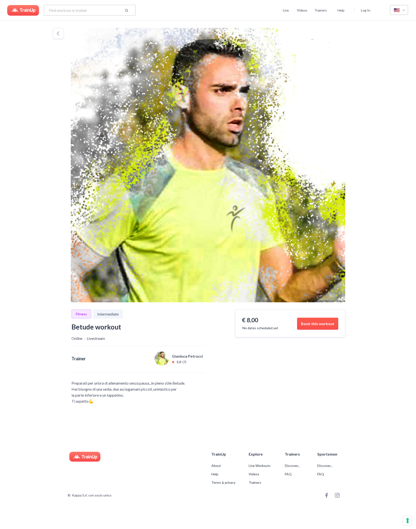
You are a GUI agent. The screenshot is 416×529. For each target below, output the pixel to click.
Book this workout (317, 323)
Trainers (320, 10)
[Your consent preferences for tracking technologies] (407, 520)
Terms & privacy (223, 482)
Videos (302, 10)
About (216, 466)
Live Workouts (260, 466)
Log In (365, 10)
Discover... (293, 466)
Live (286, 10)
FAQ (288, 474)
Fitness (81, 314)
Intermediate (108, 314)
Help (341, 10)
